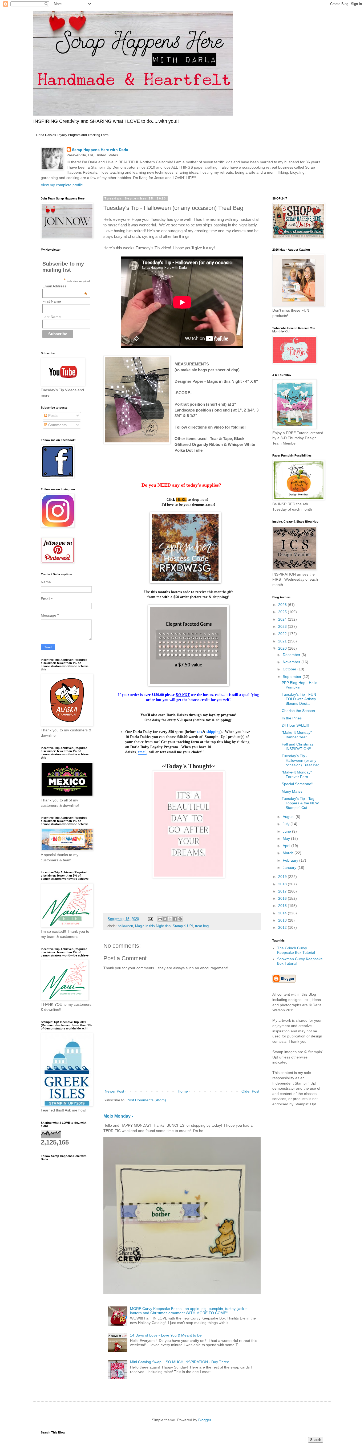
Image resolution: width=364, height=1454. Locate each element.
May (287, 838)
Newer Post (114, 1091)
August (289, 816)
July (286, 824)
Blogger (204, 1420)
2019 (283, 876)
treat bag (202, 926)
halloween (125, 926)
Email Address (64, 286)
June (287, 831)
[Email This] (160, 919)
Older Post (250, 1091)
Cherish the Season (298, 710)
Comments (57, 425)
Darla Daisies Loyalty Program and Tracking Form (72, 135)
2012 (283, 927)
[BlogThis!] (165, 919)
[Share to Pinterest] (180, 919)
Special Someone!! (297, 784)
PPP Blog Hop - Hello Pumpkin (299, 685)
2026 (283, 604)
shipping (213, 732)
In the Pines (292, 718)
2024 (283, 619)
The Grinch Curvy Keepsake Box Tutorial (296, 950)
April (287, 846)
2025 (283, 612)
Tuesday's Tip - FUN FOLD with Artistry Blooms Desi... (299, 699)
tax (199, 732)
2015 (283, 905)
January (290, 867)
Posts (52, 415)
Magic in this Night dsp (153, 926)
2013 (283, 920)
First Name (51, 301)
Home (183, 1091)
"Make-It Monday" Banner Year (297, 734)
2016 (283, 898)
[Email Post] (150, 919)
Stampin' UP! (183, 926)
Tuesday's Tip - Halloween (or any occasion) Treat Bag (300, 760)
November (292, 662)
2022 (283, 634)
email (142, 752)
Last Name (51, 317)
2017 (283, 891)
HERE (181, 500)
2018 (283, 884)
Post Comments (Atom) (146, 1100)
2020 (283, 648)
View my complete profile (62, 185)
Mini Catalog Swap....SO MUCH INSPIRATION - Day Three (179, 1362)
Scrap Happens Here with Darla (100, 150)
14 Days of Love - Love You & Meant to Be (166, 1335)
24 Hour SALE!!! (295, 725)
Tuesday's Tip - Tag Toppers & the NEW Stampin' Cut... (300, 803)
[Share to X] (170, 919)
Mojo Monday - (118, 1116)
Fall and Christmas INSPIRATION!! (297, 746)
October (290, 669)
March (288, 853)
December (292, 655)
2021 (283, 641)
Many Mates (292, 791)
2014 (283, 913)
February (291, 860)
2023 (283, 626)
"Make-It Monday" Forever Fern (297, 774)
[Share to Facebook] (175, 919)
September (292, 676)
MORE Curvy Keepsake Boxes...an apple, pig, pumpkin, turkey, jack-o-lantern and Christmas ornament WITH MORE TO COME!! (189, 1310)
